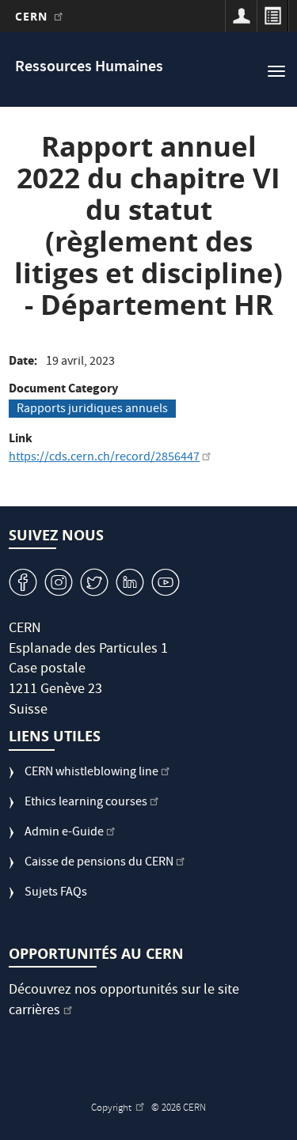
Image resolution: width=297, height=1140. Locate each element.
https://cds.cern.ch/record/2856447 (104, 458)
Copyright (112, 1108)
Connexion (241, 16)
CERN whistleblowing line (91, 773)
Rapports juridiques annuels (92, 409)
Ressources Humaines (89, 67)
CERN (33, 16)
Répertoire (272, 16)
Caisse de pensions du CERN (99, 863)
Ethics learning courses (86, 803)
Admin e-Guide (64, 833)
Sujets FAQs (56, 893)
